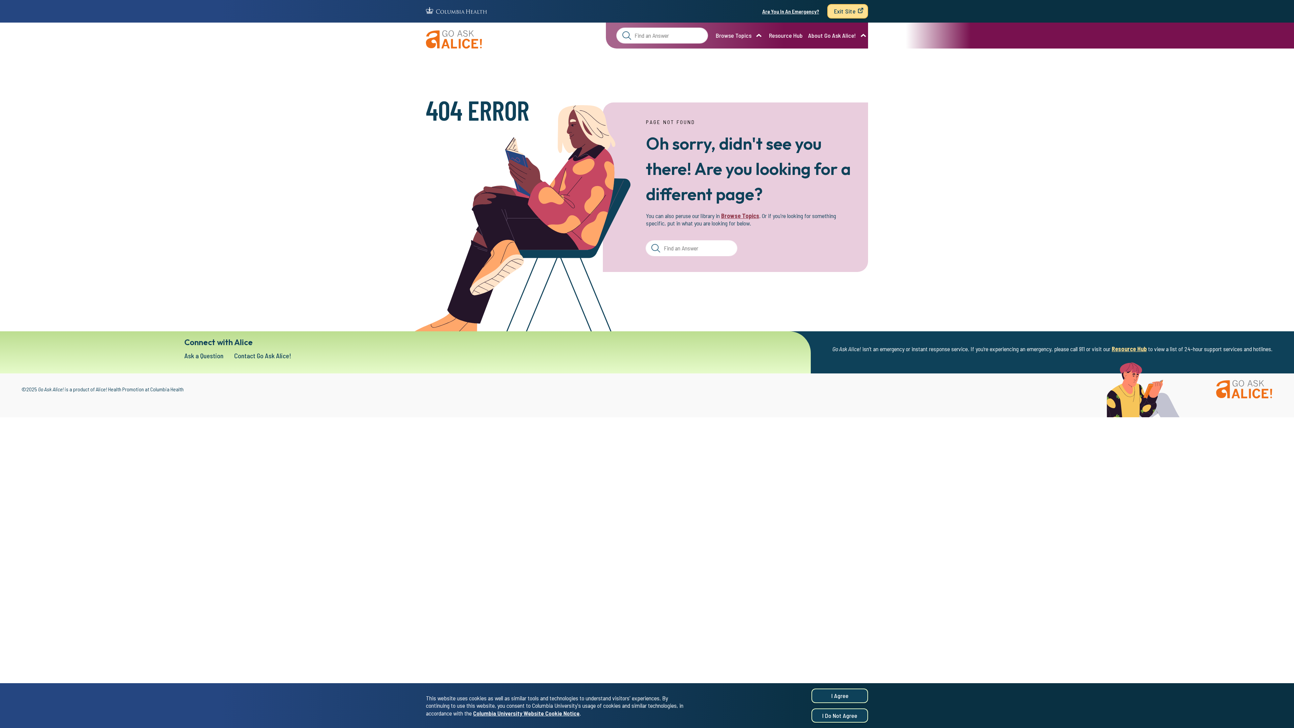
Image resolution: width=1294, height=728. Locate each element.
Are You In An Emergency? (790, 11)
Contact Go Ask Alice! (262, 356)
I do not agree (839, 715)
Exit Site (845, 11)
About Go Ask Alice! (832, 35)
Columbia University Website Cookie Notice (526, 713)
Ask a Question (203, 356)
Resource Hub (786, 35)
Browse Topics (733, 35)
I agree (840, 695)
